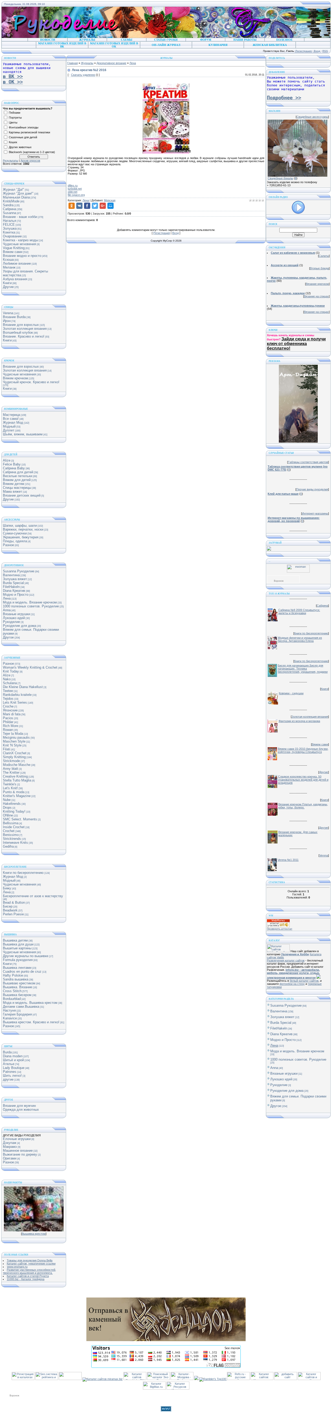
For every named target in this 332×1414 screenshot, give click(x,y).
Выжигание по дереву (20, 1154)
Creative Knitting (15, 776)
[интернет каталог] (285, 1379)
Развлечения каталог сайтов (286, 960)
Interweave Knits (15, 843)
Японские (10, 710)
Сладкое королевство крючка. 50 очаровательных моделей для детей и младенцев (303, 779)
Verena (8, 313)
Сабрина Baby (14, 468)
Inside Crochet (14, 827)
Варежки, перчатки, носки (23, 529)
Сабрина (9, 209)
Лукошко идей (14, 618)
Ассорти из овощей (285, 265)
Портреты (15, 117)
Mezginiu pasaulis (16, 737)
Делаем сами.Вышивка (21, 1006)
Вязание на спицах (316, 296)
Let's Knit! (10, 788)
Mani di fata (11, 714)
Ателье (8, 1064)
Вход (317, 51)
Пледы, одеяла (15, 541)
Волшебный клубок (18, 332)
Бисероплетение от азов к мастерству (33, 896)
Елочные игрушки (17, 1139)
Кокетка (9, 232)
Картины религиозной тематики (29, 132)
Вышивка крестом (34, 1233)
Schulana (10, 683)
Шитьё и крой (13, 1060)
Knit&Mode (11, 201)
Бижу (7, 888)
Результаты (10, 160)
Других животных (20, 147)
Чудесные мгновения (19, 244)
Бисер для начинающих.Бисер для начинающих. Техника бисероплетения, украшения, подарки (303, 668)
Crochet (9, 831)
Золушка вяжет (15, 579)
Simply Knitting (14, 757)
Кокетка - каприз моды (20, 240)
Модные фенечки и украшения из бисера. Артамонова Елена (300, 639)
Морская (109, 200)
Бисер (7, 906)
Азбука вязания (15, 279)
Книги (7, 283)
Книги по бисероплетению (23, 873)
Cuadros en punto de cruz (22, 971)
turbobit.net (75, 188)
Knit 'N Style (12, 745)
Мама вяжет (12, 491)
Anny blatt (10, 769)
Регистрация (303, 51)
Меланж (9, 267)
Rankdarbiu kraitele (17, 695)
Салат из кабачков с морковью (293, 252)
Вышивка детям (15, 940)
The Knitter (11, 772)
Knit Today (11, 671)
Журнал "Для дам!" (18, 193)
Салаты (324, 255)
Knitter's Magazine (17, 796)
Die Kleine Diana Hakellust (23, 687)
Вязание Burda (14, 317)
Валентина (11, 575)
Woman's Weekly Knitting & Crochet (30, 667)
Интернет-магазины (315, 513)
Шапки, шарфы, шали (20, 525)
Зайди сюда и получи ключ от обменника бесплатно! (296, 344)
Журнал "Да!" (13, 189)
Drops (7, 807)
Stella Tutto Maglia (17, 780)
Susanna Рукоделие (18, 571)
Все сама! (11, 419)
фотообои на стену (292, 983)
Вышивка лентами (17, 968)
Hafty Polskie (13, 975)
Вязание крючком (317, 283)
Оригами (9, 1158)
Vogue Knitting (14, 248)
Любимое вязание (17, 263)
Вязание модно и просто (22, 256)
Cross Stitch (12, 991)
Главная (72, 63)
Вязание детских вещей (21, 495)
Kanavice (10, 1018)
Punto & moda (13, 792)
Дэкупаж (9, 1143)
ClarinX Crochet (14, 753)
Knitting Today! (14, 811)
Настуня (9, 1010)
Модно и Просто (15, 594)
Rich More (10, 726)
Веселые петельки (17, 476)
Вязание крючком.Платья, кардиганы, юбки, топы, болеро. (303, 806)
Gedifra (8, 846)
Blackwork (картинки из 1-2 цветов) (32, 152)
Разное (8, 545)
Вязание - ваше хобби (20, 217)
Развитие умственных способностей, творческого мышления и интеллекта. (29, 1271)
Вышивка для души (18, 944)
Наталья (9, 221)
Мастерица (11, 415)
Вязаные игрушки (16, 614)
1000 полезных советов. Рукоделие (31, 606)
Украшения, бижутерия (20, 537)
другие (8, 1079)
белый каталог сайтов (304, 980)
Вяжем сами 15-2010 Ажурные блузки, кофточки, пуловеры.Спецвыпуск (303, 750)
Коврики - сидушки (291, 693)
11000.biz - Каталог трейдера (25, 1279)
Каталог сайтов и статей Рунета (28, 1276)
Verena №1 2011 (288, 859)
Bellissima (10, 823)
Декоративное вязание (111, 63)
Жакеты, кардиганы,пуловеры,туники (298, 305)
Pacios (8, 718)
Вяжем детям (13, 484)
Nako (7, 679)
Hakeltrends (12, 804)
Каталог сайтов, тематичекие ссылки (31, 1263)
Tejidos (8, 699)
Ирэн (7, 321)
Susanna (9, 213)
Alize (6, 460)
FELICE (9, 224)
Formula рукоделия (18, 960)
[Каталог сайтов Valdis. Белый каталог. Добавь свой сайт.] (278, 951)
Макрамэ (10, 1147)
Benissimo (11, 835)
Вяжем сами (12, 252)
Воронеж (278, 581)
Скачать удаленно (83, 74)
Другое (8, 637)
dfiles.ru (73, 185)
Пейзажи (14, 112)
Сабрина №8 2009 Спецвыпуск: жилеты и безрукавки (299, 611)
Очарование (12, 236)
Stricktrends (12, 839)
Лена (7, 598)
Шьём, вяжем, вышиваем (23, 434)
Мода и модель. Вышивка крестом (30, 1003)
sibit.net (72, 191)
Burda (7, 1052)
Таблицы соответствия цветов (308, 462)
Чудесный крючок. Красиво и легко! (31, 382)
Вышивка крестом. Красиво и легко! (31, 1022)
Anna (7, 610)
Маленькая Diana (16, 197)
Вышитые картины (17, 948)
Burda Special (13, 583)
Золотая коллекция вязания (25, 329)
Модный (9, 426)
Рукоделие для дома (19, 626)
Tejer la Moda (13, 734)
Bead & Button (14, 902)
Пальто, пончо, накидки (288, 293)
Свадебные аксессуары (312, 116)
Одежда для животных (21, 1109)
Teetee (8, 691)
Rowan (8, 730)
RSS (325, 51)
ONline (8, 815)
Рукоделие (11, 622)
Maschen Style (14, 741)
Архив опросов (30, 160)
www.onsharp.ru (17, 1266)
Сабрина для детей (18, 472)
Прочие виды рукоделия (312, 489)
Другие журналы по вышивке (25, 956)
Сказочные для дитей (23, 137)
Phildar (8, 722)
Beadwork (10, 910)
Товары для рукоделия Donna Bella (29, 1260)
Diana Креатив (14, 591)
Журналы (87, 63)
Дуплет (8, 430)
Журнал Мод (13, 422)
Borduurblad (12, 999)
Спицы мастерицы (17, 488)
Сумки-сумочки (15, 533)
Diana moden (13, 1056)
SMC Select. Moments (20, 819)
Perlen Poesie (13, 914)
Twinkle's (9, 784)
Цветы (13, 122)
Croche (8, 706)
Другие (8, 287)
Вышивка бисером (17, 995)
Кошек (13, 142)
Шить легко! (12, 1075)
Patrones (9, 1072)
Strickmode (11, 761)
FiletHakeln (11, 587)
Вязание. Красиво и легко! (23, 336)
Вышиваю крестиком (19, 983)
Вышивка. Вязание (17, 987)
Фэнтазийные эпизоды (23, 127)
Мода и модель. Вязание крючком (30, 602)
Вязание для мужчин (19, 1106)
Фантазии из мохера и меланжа (299, 721)
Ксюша (8, 260)
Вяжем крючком (15, 378)
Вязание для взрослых (21, 325)
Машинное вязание (18, 1150)
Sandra (8, 205)
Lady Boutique (13, 1068)
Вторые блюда (319, 268)
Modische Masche (16, 765)
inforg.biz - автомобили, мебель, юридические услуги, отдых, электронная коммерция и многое (293, 973)
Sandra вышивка (15, 979)
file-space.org (76, 194)
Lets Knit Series (15, 702)
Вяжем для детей (17, 480)
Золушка (10, 228)
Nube (7, 800)
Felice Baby (12, 464)
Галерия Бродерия (17, 1014)
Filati (6, 749)
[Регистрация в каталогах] (23, 1379)
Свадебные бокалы (280, 178)
